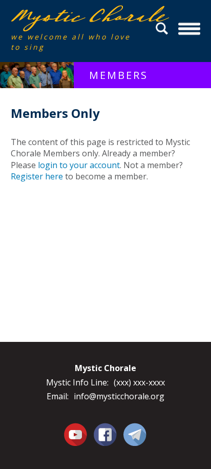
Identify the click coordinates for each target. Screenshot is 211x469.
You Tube (76, 434)
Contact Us (134, 434)
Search (163, 28)
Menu (189, 28)
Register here (37, 176)
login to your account (79, 165)
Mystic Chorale (70, 16)
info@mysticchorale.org (119, 396)
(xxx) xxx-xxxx (139, 382)
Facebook (105, 428)
